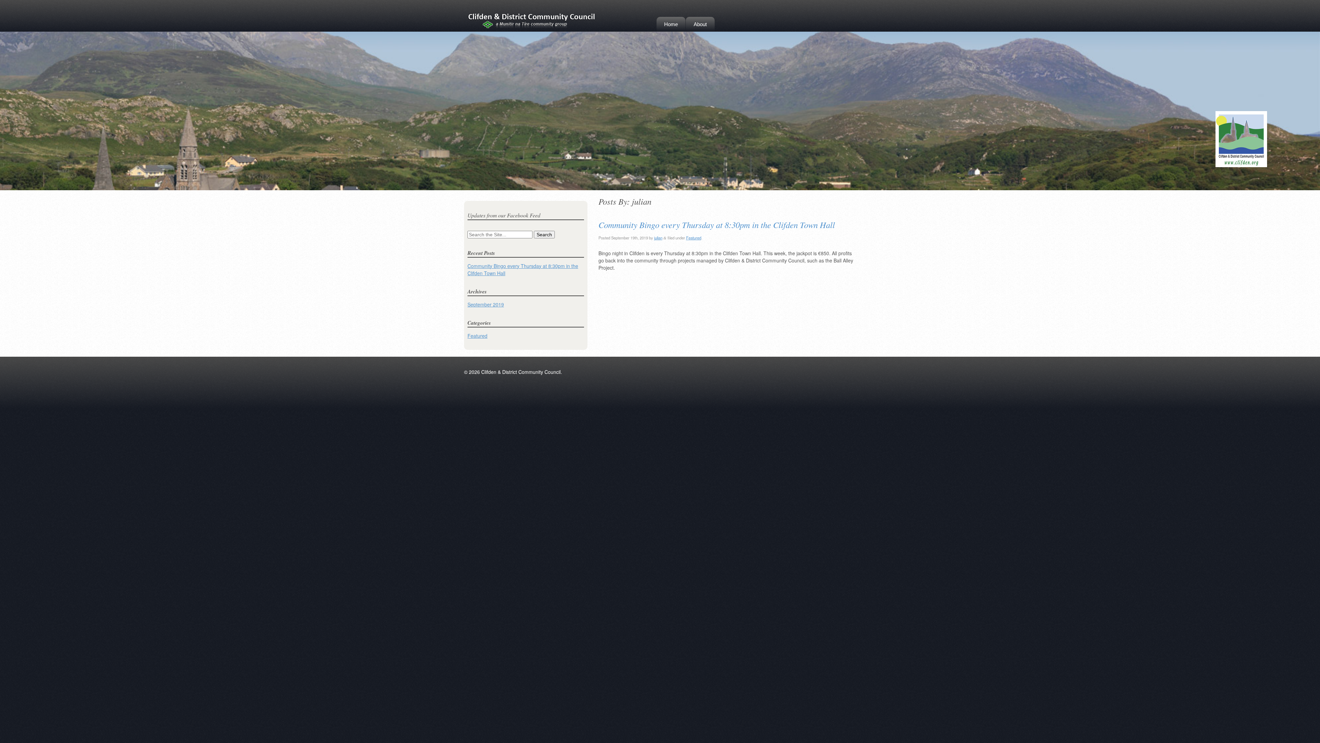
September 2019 (486, 304)
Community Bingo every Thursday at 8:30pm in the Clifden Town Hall (716, 224)
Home (671, 24)
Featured (693, 237)
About (700, 24)
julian (658, 237)
